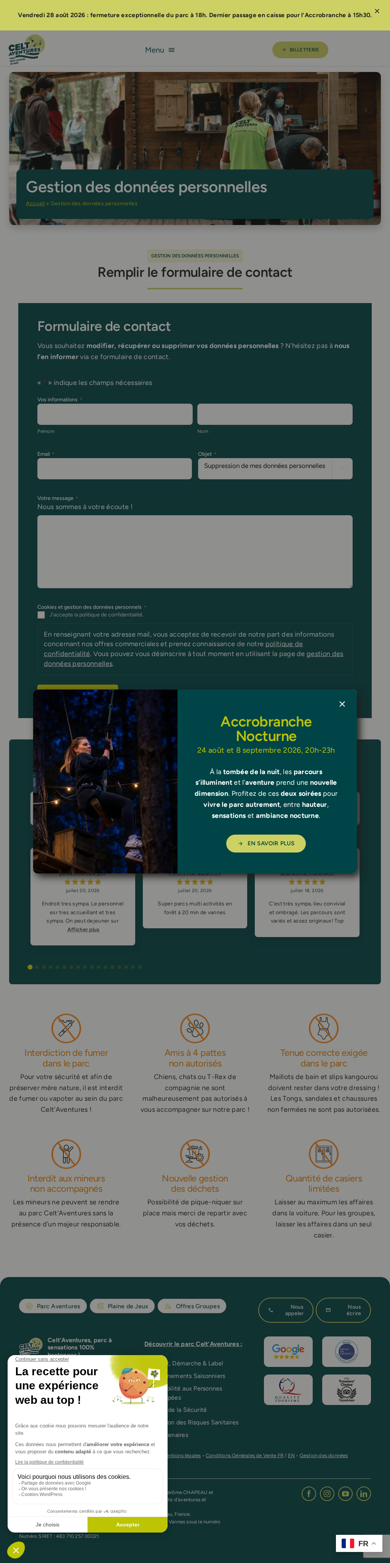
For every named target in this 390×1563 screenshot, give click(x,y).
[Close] (342, 704)
